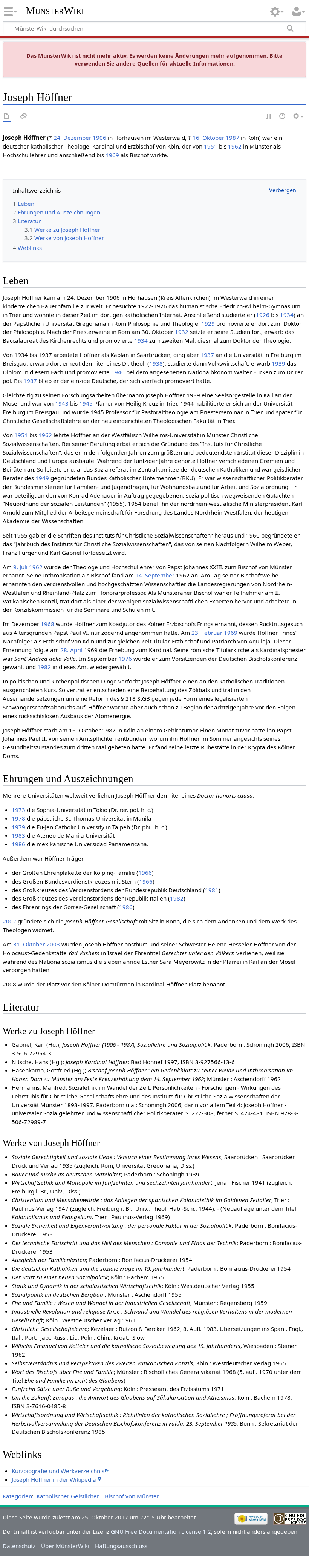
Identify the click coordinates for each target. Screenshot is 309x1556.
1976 (125, 658)
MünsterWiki (55, 10)
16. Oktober (208, 137)
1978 (18, 818)
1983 (18, 835)
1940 (118, 372)
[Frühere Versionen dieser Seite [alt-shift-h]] (282, 116)
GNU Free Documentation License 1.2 (161, 1531)
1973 (18, 809)
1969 (112, 155)
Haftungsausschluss (121, 1546)
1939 (278, 363)
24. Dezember (72, 137)
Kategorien (17, 1496)
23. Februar (206, 632)
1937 (207, 354)
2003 (53, 944)
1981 (212, 890)
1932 (181, 331)
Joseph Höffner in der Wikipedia (54, 1479)
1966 (145, 872)
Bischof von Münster (132, 1496)
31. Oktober (29, 944)
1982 (44, 667)
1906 (99, 137)
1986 (18, 844)
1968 (47, 624)
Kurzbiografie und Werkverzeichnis (58, 1471)
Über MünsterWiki (65, 1546)
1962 (235, 146)
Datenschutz (19, 1546)
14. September (154, 575)
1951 (210, 146)
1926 (262, 315)
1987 (232, 137)
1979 (18, 827)
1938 (156, 363)
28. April (71, 650)
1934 (287, 315)
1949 (42, 478)
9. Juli (20, 567)
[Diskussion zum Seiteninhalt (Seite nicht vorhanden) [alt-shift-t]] (24, 116)
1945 (86, 403)
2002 (9, 921)
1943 (62, 403)
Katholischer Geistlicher (68, 1496)
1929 (208, 323)
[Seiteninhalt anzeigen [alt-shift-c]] (7, 116)
